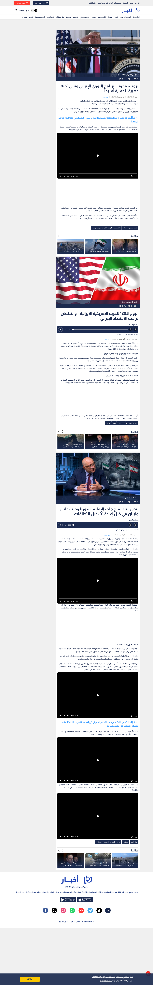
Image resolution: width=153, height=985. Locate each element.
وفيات (24, 17)
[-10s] (130, 329)
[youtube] (81, 910)
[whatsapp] (72, 910)
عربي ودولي (84, 17)
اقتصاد (75, 17)
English (21, 10)
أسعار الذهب (125, 17)
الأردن (116, 17)
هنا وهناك (60, 17)
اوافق (29, 979)
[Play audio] (60, 329)
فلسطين (102, 17)
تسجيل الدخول (40, 3)
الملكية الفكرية (75, 921)
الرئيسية (136, 17)
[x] (54, 910)
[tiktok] (99, 910)
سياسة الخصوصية (106, 981)
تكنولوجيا (50, 17)
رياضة (68, 17)
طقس (93, 17)
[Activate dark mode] (34, 10)
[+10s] (135, 329)
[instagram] (63, 910)
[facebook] (45, 910)
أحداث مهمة (40, 17)
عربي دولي (105, 97)
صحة (110, 17)
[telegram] (90, 910)
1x (65, 329)
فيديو (31, 17)
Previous (63, 236)
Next (59, 236)
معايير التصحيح (63, 921)
